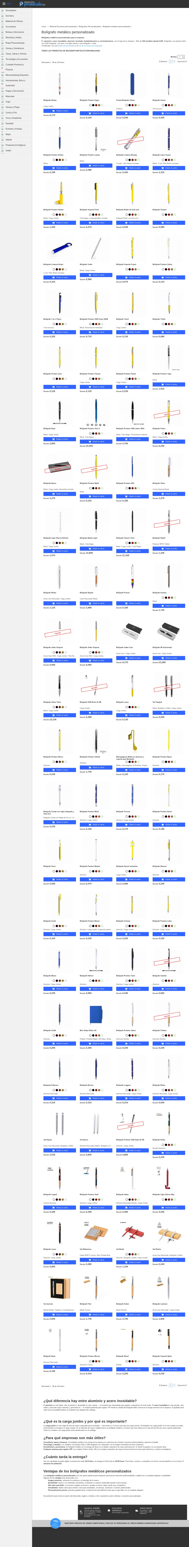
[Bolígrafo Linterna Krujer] (59, 248)
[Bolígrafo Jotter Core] (132, 631)
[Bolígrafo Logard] (59, 1178)
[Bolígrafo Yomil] (132, 303)
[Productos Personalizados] (32, 4)
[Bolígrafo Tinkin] (169, 303)
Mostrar (174, 57)
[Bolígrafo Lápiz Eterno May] (169, 1178)
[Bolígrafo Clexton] (169, 194)
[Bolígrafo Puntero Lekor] (169, 905)
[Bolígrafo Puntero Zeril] (59, 358)
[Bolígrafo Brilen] (169, 1069)
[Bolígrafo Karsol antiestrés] (132, 850)
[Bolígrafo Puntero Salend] (96, 741)
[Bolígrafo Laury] (132, 686)
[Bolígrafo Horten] (59, 84)
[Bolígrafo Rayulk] (96, 577)
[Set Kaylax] (59, 1124)
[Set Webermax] (96, 1233)
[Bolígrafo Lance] (59, 1233)
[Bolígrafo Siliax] (169, 467)
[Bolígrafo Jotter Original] (96, 631)
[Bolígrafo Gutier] (132, 1288)
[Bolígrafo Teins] (59, 850)
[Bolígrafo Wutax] (59, 577)
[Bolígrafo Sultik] (59, 1014)
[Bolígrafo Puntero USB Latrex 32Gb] (132, 412)
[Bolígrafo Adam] (132, 1178)
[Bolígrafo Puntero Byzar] (169, 741)
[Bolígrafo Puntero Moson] (96, 1340)
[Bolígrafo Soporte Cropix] (132, 248)
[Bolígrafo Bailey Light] (96, 522)
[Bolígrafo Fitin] (96, 1288)
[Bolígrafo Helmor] (96, 960)
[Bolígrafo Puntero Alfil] (132, 467)
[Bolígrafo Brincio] (96, 1069)
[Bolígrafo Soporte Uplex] (169, 1340)
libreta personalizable (66, 46)
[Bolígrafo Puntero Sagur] (96, 84)
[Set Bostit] (132, 1233)
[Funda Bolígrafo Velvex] (132, 84)
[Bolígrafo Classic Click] (132, 522)
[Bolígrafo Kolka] (169, 1124)
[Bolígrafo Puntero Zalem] (169, 248)
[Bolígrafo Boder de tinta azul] (132, 194)
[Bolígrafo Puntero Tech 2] (96, 412)
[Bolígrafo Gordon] (169, 577)
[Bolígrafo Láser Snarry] (169, 139)
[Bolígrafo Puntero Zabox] (132, 1014)
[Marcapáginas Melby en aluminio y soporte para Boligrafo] (132, 741)
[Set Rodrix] (169, 1233)
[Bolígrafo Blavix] (59, 960)
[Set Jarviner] (59, 1288)
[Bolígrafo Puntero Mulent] (96, 850)
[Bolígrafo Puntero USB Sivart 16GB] (96, 303)
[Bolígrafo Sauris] (169, 84)
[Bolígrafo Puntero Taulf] (96, 1178)
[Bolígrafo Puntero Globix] (59, 139)
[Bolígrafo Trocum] (132, 795)
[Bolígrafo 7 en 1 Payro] (59, 303)
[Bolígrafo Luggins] (132, 1069)
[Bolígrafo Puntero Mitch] (96, 795)
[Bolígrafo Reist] (59, 1340)
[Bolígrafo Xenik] (59, 905)
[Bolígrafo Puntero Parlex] (132, 358)
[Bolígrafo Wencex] (169, 850)
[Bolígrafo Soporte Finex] (96, 194)
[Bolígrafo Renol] (132, 1340)
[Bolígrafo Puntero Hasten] (59, 194)
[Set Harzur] (96, 1124)
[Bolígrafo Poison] (132, 577)
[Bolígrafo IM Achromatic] (169, 631)
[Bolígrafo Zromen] (132, 905)
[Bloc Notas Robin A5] (96, 1014)
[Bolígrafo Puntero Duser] (169, 795)
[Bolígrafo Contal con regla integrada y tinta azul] (59, 795)
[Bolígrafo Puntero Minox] (59, 741)
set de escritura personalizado (90, 46)
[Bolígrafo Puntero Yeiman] (96, 358)
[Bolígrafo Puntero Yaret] (132, 960)
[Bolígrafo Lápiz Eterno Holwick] (59, 522)
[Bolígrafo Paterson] (59, 1069)
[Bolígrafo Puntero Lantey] (96, 139)
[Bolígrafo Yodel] (96, 248)
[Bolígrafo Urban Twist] (59, 686)
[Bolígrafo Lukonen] (169, 1288)
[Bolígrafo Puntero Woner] (96, 905)
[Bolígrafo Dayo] (59, 412)
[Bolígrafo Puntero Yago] (169, 358)
